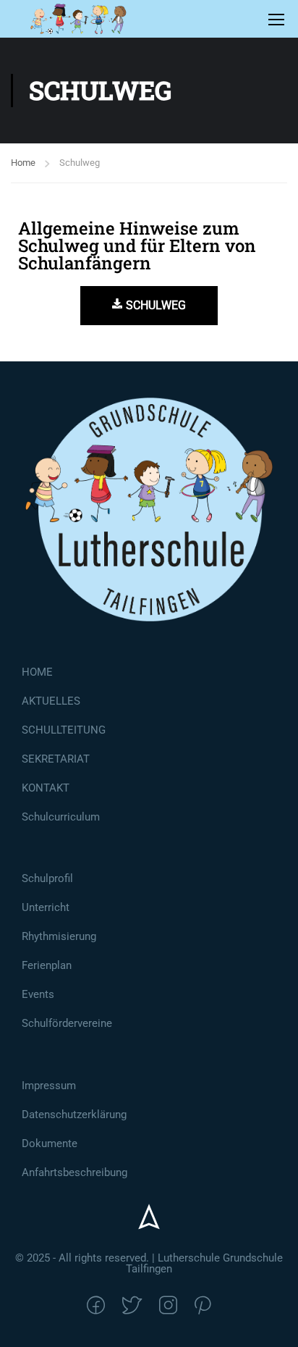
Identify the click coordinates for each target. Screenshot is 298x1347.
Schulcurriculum (61, 816)
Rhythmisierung (59, 936)
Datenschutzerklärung (74, 1114)
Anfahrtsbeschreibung (74, 1172)
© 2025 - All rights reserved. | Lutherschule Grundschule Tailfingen (149, 1263)
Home (23, 162)
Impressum (49, 1085)
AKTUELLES (51, 701)
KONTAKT (45, 787)
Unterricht (45, 907)
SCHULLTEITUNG (64, 730)
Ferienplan (47, 965)
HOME (37, 672)
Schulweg (156, 305)
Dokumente (49, 1143)
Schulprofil (47, 878)
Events (38, 994)
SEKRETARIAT (56, 758)
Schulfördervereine (67, 1023)
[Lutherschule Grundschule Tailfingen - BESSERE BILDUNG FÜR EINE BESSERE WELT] (78, 19)
